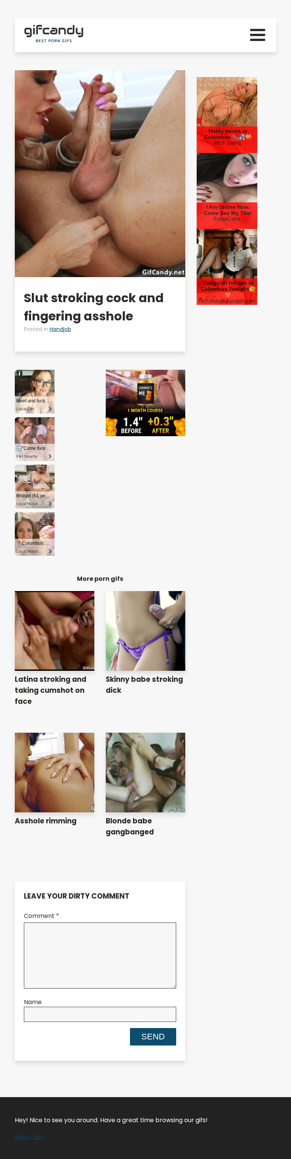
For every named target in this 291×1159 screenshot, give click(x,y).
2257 (38, 1137)
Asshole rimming (46, 821)
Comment (41, 915)
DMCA (21, 1137)
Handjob (60, 329)
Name (33, 1002)
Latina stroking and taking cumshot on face (50, 690)
